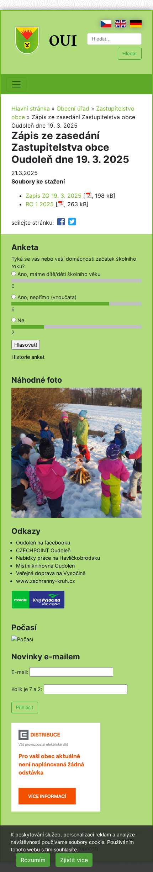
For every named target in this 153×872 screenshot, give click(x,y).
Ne (20, 320)
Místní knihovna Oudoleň (45, 566)
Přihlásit (24, 707)
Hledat (129, 53)
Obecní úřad (73, 108)
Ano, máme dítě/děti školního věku (58, 274)
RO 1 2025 (40, 204)
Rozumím (33, 859)
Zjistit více (74, 859)
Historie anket (27, 357)
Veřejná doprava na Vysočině (50, 573)
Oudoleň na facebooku (43, 542)
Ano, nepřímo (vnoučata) (46, 297)
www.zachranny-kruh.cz (45, 581)
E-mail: (19, 672)
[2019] (76, 452)
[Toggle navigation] (16, 84)
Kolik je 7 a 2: (26, 689)
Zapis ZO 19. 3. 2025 (53, 195)
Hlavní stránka (30, 108)
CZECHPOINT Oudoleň (43, 550)
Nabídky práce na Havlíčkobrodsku (58, 558)
